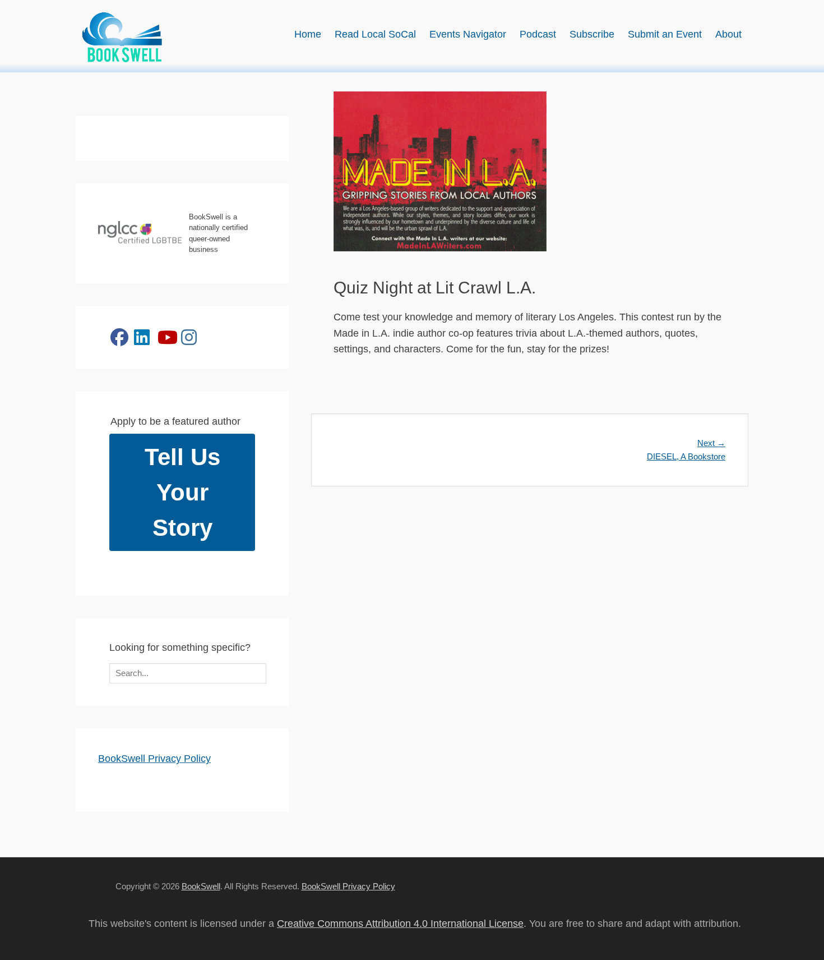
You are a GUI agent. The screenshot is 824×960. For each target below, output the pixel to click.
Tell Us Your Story (182, 492)
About (728, 34)
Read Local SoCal (375, 34)
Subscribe (592, 34)
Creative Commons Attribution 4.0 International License (400, 923)
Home (307, 34)
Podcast (538, 34)
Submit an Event (665, 34)
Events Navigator (467, 34)
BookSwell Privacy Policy (154, 758)
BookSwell (201, 886)
